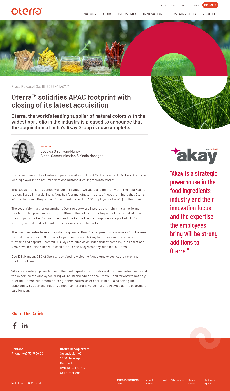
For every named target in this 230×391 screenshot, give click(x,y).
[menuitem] (97, 14)
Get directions (70, 373)
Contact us (210, 5)
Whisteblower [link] (177, 380)
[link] (27, 13)
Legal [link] (164, 380)
